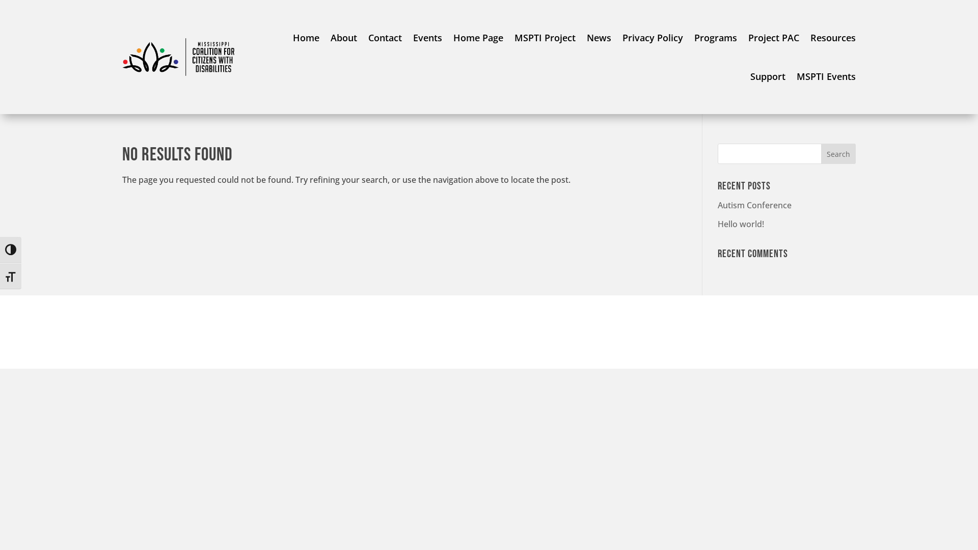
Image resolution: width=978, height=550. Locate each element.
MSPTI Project (545, 38)
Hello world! (741, 224)
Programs (715, 38)
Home (306, 38)
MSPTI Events (826, 76)
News (599, 38)
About (344, 38)
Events (427, 38)
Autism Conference (755, 205)
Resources (833, 38)
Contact (385, 38)
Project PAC (773, 38)
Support (767, 76)
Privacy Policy (652, 38)
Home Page (478, 38)
